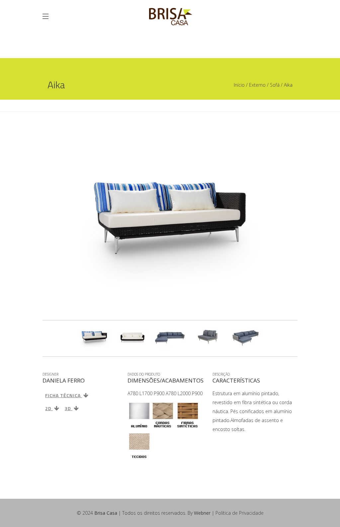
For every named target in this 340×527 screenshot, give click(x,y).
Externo (257, 85)
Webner (202, 513)
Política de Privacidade (239, 513)
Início (239, 85)
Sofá (275, 85)
